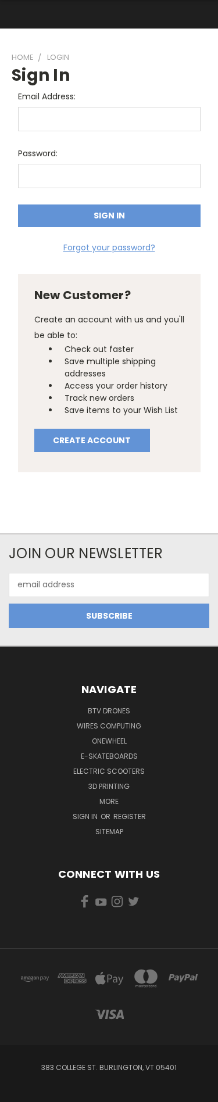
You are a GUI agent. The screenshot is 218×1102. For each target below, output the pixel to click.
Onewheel (109, 741)
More (109, 801)
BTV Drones (109, 711)
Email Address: (47, 96)
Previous (18, 1090)
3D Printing (109, 786)
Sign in (86, 816)
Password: (38, 153)
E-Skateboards (109, 756)
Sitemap (109, 832)
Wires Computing (109, 726)
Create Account (92, 440)
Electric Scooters (109, 771)
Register (129, 816)
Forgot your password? (109, 247)
